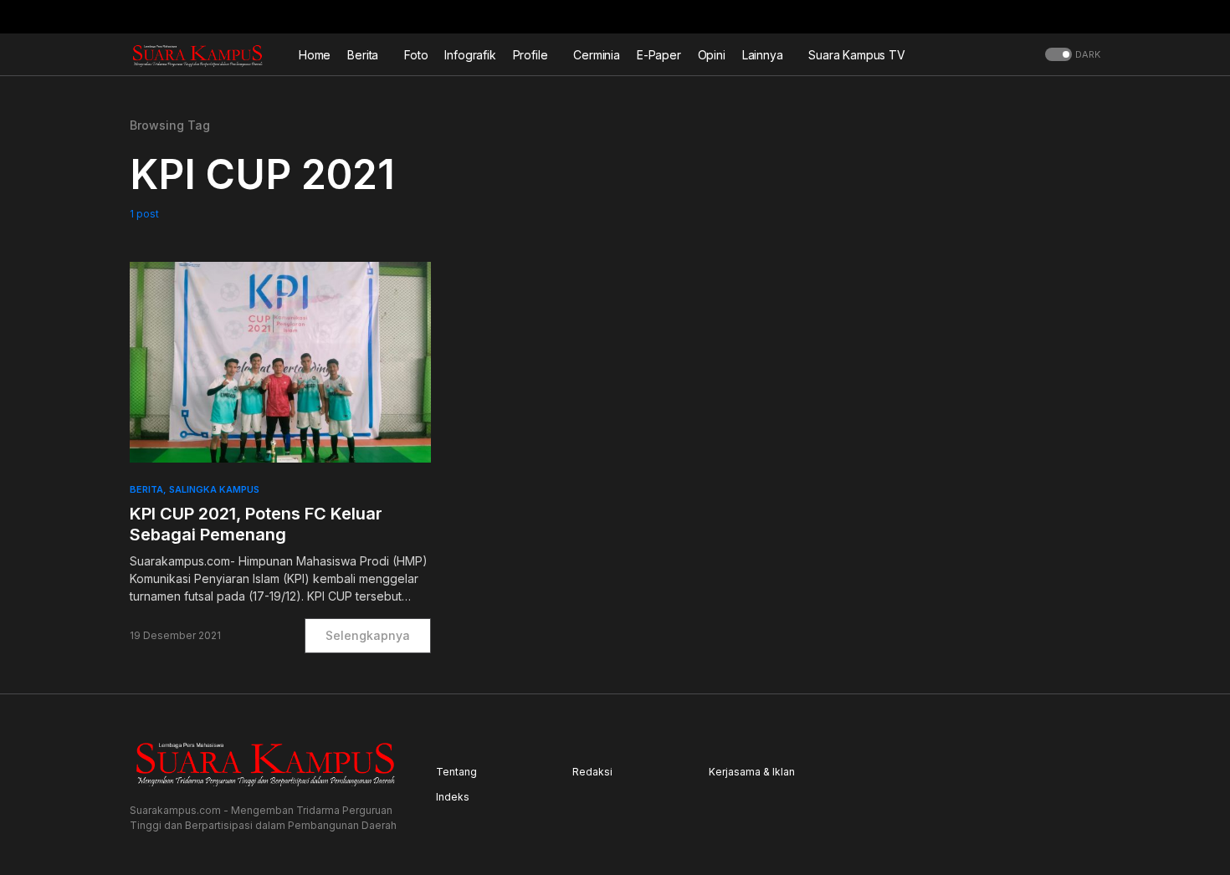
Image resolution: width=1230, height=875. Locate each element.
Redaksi (592, 771)
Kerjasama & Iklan (752, 771)
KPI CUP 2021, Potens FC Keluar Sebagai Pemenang (256, 524)
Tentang (456, 771)
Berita (146, 489)
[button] (1095, 16)
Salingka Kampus (214, 489)
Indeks (452, 797)
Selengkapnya (367, 635)
